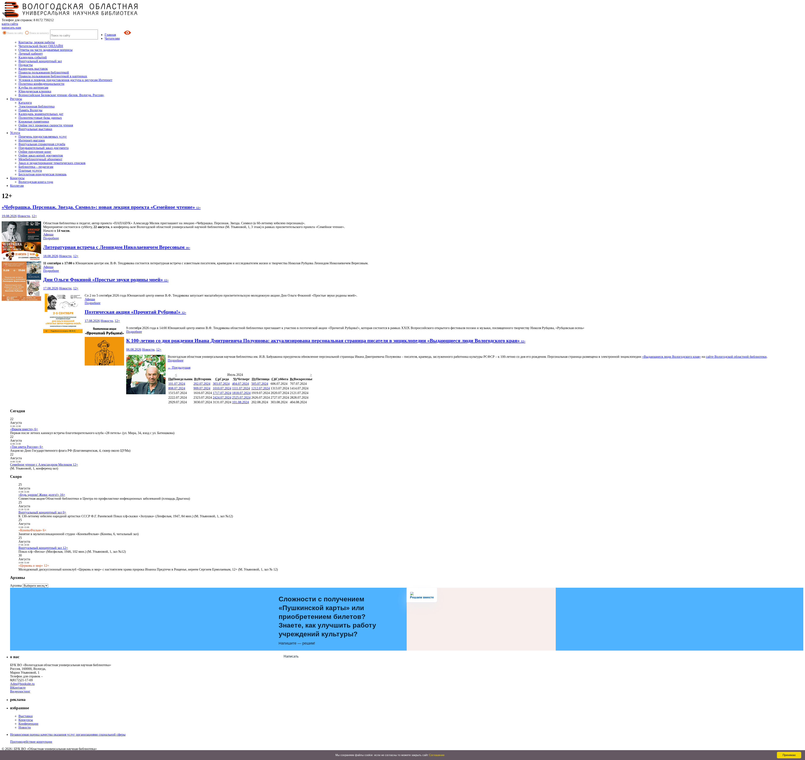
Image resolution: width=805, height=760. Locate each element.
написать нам (11, 27)
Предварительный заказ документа (43, 148)
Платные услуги (30, 170)
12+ (34, 216)
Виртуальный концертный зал (40, 61)
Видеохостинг (20, 691)
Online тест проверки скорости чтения (45, 125)
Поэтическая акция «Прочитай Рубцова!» (135, 312)
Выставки (25, 716)
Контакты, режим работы (36, 42)
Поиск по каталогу (39, 33)
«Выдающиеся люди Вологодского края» (671, 356)
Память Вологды (30, 110)
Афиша (48, 234)
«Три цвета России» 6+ (26, 447)
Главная (110, 34)
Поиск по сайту (15, 33)
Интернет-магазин (31, 140)
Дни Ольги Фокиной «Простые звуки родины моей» (106, 279)
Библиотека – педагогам (35, 167)
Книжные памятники (33, 121)
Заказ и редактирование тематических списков (52, 163)
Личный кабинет (30, 53)
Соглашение (436, 755)
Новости (24, 216)
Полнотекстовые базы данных (40, 117)
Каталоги (25, 102)
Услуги (15, 133)
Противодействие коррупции (31, 741)
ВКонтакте (18, 687)
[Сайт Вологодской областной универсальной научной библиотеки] (70, 16)
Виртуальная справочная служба (41, 144)
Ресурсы (16, 99)
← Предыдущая (179, 367)
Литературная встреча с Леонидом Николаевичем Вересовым (116, 247)
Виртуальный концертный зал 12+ (43, 548)
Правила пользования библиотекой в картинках (52, 76)
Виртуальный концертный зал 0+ (42, 512)
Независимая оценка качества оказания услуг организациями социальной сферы (68, 734)
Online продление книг (34, 151)
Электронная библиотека (36, 106)
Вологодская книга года (35, 182)
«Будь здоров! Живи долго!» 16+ (41, 495)
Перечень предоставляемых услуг (42, 136)
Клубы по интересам (33, 87)
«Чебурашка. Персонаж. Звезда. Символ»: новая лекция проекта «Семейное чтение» (101, 207)
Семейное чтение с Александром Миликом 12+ (44, 464)
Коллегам (17, 185)
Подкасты (25, 65)
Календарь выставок (33, 68)
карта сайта (10, 24)
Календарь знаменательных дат (40, 114)
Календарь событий (32, 57)
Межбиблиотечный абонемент (40, 159)
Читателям (112, 38)
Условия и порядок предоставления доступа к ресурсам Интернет (65, 80)
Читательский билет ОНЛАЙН (40, 46)
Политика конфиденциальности (41, 84)
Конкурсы (17, 178)
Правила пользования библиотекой (43, 72)
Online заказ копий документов (40, 155)
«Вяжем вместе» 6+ (24, 429)
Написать (291, 656)
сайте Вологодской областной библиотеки (736, 356)
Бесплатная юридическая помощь (42, 174)
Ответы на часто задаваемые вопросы (45, 50)
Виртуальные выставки (35, 129)
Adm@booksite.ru (22, 684)
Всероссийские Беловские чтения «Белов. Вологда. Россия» (61, 95)
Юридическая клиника (34, 91)
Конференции (28, 723)
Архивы (16, 585)
